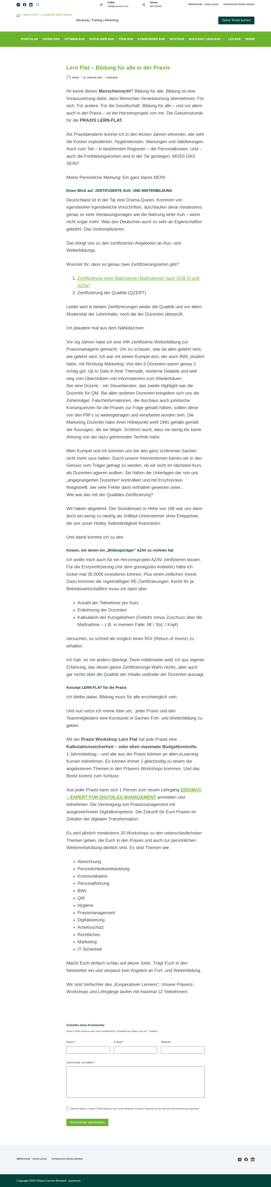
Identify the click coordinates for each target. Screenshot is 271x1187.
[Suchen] (37, 4)
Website (166, 1041)
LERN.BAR (112, 77)
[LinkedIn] (31, 4)
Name (71, 1041)
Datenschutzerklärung (238, 4)
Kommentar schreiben (80, 1062)
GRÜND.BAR (51, 39)
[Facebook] (24, 4)
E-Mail (118, 1041)
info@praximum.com (118, 6)
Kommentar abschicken (87, 1122)
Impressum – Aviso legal (203, 4)
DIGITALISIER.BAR (101, 39)
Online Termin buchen (236, 20)
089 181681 (156, 6)
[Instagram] (18, 4)
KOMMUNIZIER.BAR (151, 39)
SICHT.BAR (176, 39)
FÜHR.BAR (126, 39)
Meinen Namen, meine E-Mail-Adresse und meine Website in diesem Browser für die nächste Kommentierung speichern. (135, 1108)
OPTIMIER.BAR (74, 39)
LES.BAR (234, 39)
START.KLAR (29, 39)
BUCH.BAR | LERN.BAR (204, 39)
